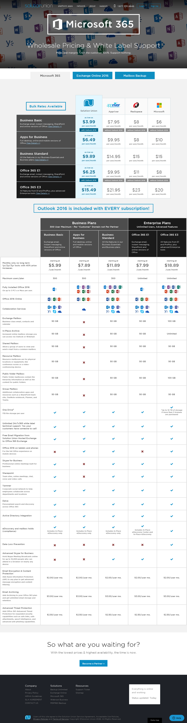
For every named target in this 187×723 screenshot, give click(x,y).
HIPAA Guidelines (33, 696)
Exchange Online (58, 693)
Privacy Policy (31, 693)
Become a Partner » (93, 663)
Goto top (154, 720)
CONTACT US (31, 703)
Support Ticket (83, 689)
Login (142, 6)
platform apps (65, 6)
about (92, 6)
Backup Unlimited (58, 689)
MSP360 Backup (58, 703)
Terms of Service (61, 719)
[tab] (51, 75)
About (28, 689)
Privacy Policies (40, 719)
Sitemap (80, 693)
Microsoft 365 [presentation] (50, 75)
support (103, 6)
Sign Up (154, 6)
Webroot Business (59, 700)
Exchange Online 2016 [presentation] (93, 75)
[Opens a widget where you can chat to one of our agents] (176, 718)
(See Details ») (55, 126)
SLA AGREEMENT (33, 700)
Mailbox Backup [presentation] (134, 75)
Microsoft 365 (57, 696)
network (81, 6)
